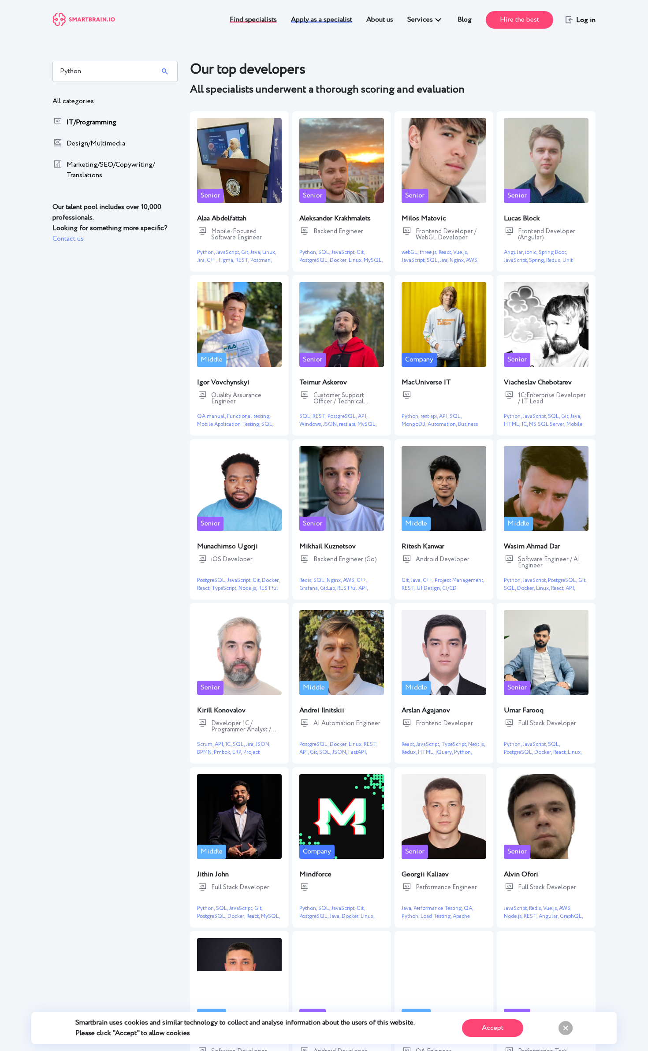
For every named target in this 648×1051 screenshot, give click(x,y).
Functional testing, (248, 416)
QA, (468, 908)
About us (379, 20)
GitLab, (328, 588)
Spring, (537, 260)
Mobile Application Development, (543, 428)
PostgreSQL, (314, 260)
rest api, (348, 424)
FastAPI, (357, 752)
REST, (242, 260)
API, (362, 416)
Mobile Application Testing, (229, 424)
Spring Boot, (553, 252)
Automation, (443, 424)
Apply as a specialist (321, 20)
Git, (245, 252)
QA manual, (212, 416)
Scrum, (206, 744)
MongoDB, (415, 424)
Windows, (311, 424)
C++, (213, 260)
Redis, (306, 580)
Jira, (202, 260)
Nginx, (458, 260)
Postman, (261, 260)
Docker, (339, 260)
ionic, (532, 252)
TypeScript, (225, 588)
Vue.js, (460, 252)
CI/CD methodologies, (429, 592)
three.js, (429, 252)
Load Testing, (437, 916)
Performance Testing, (438, 908)
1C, (525, 424)
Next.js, (476, 744)
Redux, (554, 260)
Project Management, (459, 580)
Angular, (514, 252)
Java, (256, 252)
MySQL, (373, 260)
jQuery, (445, 752)
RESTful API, (352, 588)
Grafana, (309, 588)
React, (446, 252)
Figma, (227, 260)
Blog (465, 20)
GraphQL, (571, 916)
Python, (206, 252)
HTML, (512, 424)
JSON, (331, 424)
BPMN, (205, 752)
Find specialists (253, 20)
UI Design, (429, 588)
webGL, (411, 252)
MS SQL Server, (547, 424)
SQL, (324, 252)
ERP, (237, 752)
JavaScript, (228, 252)
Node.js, (248, 588)
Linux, (269, 252)
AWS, (472, 260)
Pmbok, (223, 752)
